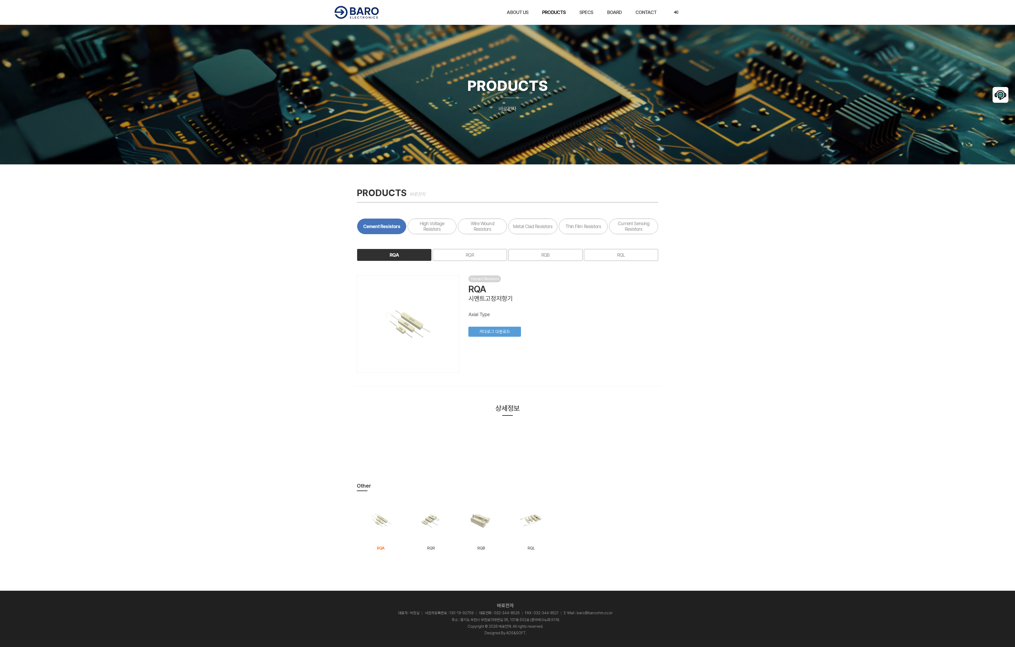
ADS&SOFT (516, 633)
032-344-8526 (507, 613)
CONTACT (646, 12)
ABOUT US (517, 12)
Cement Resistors (381, 226)
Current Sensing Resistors (633, 226)
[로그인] (676, 12)
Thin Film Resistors (583, 226)
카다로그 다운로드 (494, 331)
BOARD (614, 12)
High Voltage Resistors (432, 226)
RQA (394, 255)
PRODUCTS (554, 12)
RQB (545, 255)
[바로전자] (356, 12)
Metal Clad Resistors (532, 226)
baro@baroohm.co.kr (595, 613)
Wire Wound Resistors (482, 226)
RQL (621, 255)
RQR (470, 255)
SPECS (586, 12)
